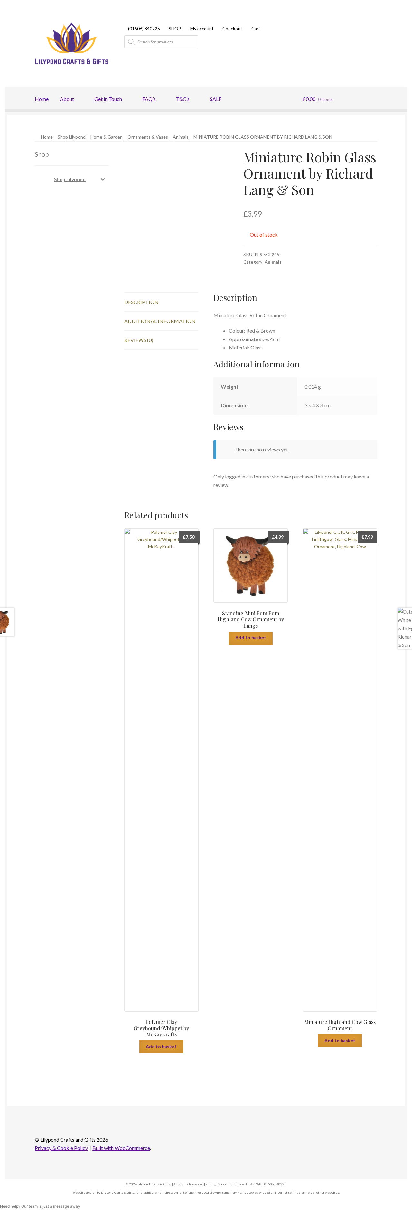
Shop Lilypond (72, 137)
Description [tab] (141, 302)
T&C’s (183, 99)
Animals (181, 137)
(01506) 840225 (144, 28)
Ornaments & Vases (147, 137)
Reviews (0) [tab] (138, 340)
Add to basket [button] (161, 1046)
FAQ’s (149, 99)
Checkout (232, 28)
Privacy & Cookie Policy (61, 1148)
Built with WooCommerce (121, 1148)
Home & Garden (106, 137)
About (67, 99)
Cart (255, 28)
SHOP (175, 28)
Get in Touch (108, 99)
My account (202, 28)
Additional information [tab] (160, 321)
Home (42, 99)
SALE (215, 99)
